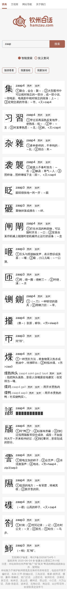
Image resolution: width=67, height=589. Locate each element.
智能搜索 (26, 58)
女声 (37, 86)
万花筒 (14, 4)
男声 (29, 86)
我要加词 (42, 70)
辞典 (4, 4)
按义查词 (43, 58)
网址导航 (27, 4)
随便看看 (9, 70)
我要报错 (25, 70)
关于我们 (41, 4)
